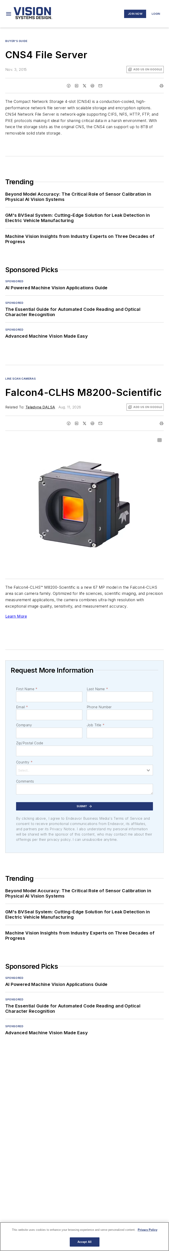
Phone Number (99, 707)
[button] (8, 14)
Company (24, 725)
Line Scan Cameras (20, 378)
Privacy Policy (147, 1229)
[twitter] (84, 86)
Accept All (84, 1242)
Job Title (96, 725)
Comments (25, 781)
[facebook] (68, 86)
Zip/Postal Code (29, 743)
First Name (26, 689)
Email (22, 707)
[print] (161, 86)
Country (24, 762)
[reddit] (92, 86)
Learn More (16, 616)
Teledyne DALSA (40, 407)
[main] (84, 1236)
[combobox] (84, 770)
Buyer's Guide (16, 41)
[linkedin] (76, 86)
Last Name (97, 689)
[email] (100, 86)
